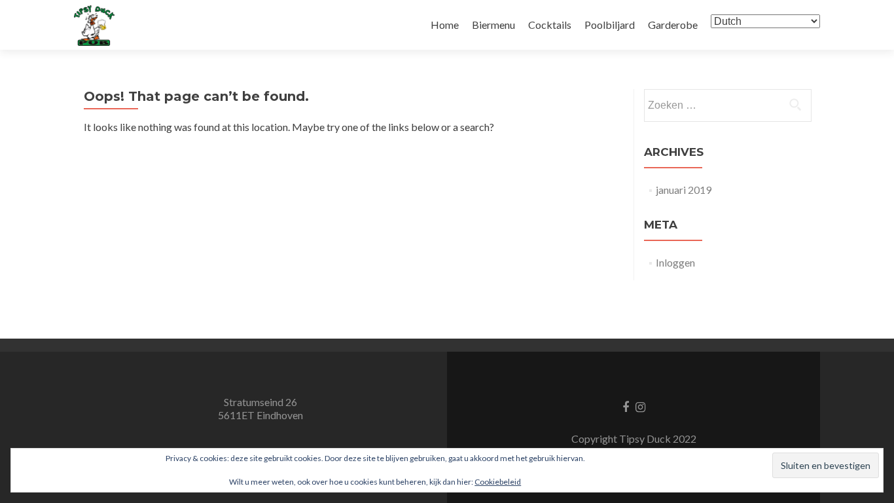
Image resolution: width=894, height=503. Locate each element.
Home (445, 24)
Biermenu (493, 24)
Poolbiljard (609, 24)
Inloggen (675, 262)
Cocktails (549, 24)
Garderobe (673, 24)
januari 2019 (683, 189)
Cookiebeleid (497, 482)
